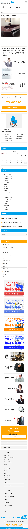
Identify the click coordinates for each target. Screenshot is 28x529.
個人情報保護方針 (8, 505)
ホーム (6, 511)
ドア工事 (5, 207)
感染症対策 (6, 209)
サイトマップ (4, 443)
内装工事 (5, 186)
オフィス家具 (6, 182)
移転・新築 (6, 188)
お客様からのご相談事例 (8, 197)
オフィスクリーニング (8, 176)
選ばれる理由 (7, 479)
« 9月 (2, 168)
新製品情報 (6, 201)
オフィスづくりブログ (9, 496)
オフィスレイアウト (7, 180)
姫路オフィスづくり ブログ (7, 174)
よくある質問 (7, 490)
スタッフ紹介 (7, 487)
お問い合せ (7, 502)
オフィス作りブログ (7, 195)
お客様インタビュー (9, 485)
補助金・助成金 (7, 205)
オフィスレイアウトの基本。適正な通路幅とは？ (11, 222)
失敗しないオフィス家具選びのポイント (10, 218)
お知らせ (5, 184)
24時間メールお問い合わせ (14, 107)
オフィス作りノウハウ (8, 199)
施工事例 (6, 482)
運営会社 (6, 499)
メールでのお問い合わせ (14, 436)
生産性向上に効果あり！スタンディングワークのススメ (12, 226)
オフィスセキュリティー (8, 178)
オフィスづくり (7, 203)
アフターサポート (8, 493)
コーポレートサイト (6, 447)
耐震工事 (5, 190)
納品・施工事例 (7, 192)
